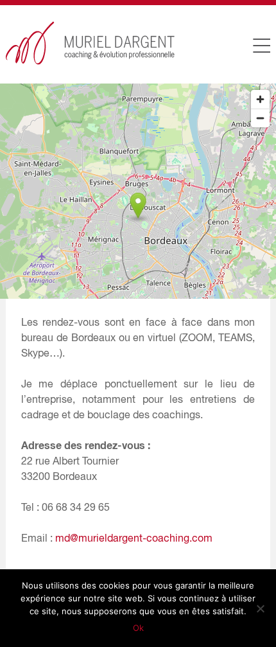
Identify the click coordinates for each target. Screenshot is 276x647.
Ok (138, 628)
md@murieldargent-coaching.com (133, 538)
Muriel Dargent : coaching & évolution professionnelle (90, 43)
